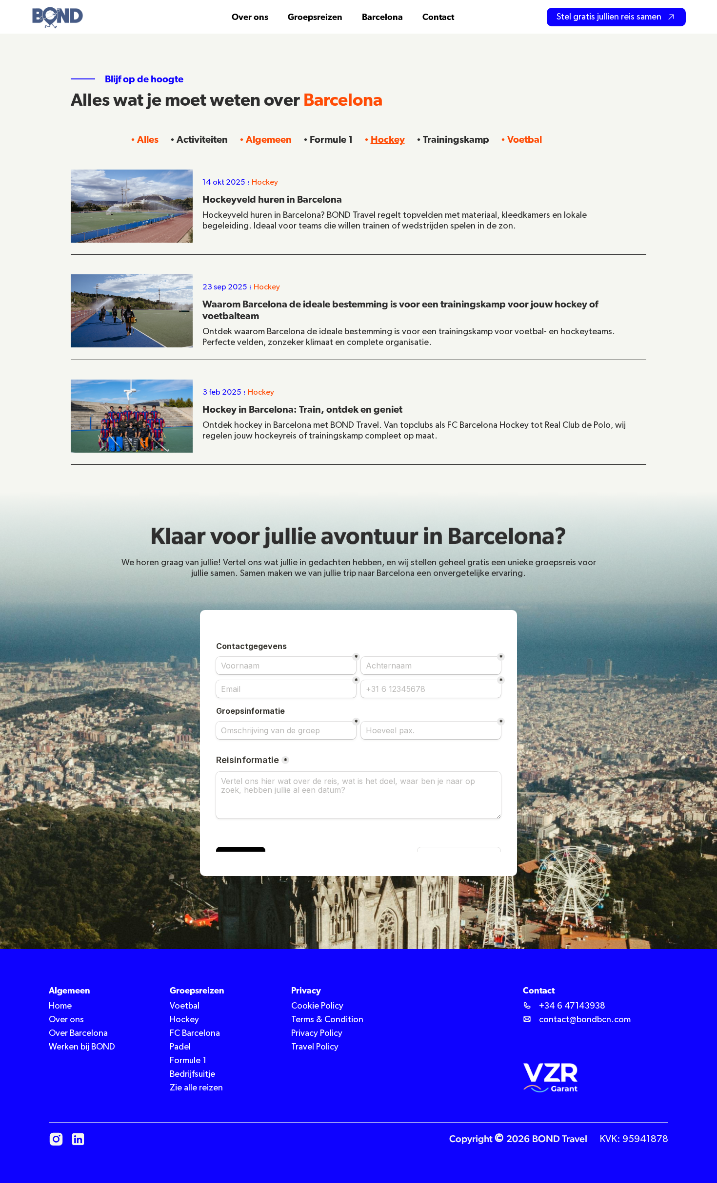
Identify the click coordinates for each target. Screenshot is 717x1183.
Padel (180, 1047)
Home (60, 1006)
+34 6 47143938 (572, 1006)
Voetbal (524, 139)
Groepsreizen (315, 17)
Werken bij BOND (82, 1047)
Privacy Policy (316, 1033)
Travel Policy (315, 1047)
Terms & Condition (327, 1019)
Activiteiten (202, 139)
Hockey (388, 139)
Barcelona (382, 17)
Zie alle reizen (196, 1088)
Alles (148, 139)
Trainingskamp (456, 139)
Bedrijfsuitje (192, 1074)
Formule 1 (331, 139)
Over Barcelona (78, 1033)
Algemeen (269, 139)
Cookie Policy (317, 1006)
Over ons (66, 1019)
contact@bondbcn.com (585, 1019)
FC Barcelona (195, 1033)
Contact (438, 17)
